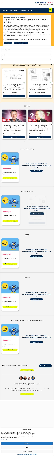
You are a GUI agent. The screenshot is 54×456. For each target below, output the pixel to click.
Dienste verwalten (4, 439)
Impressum (35, 454)
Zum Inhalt (14, 96)
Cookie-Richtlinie (20, 454)
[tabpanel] (14, 83)
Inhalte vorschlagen (11, 178)
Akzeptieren (27, 443)
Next (52, 83)
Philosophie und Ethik (14, 10)
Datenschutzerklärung (28, 454)
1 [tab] (24, 101)
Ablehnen (27, 447)
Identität (30, 10)
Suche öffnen (36, 170)
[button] (52, 429)
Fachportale (5, 10)
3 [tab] (28, 101)
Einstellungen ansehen (27, 451)
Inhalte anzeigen (37, 213)
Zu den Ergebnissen (45, 365)
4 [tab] (30, 101)
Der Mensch (23, 10)
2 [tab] (26, 101)
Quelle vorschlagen (11, 306)
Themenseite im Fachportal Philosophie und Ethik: (14, 17)
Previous (1, 83)
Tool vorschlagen (11, 264)
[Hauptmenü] (2, 3)
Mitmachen (28, 394)
